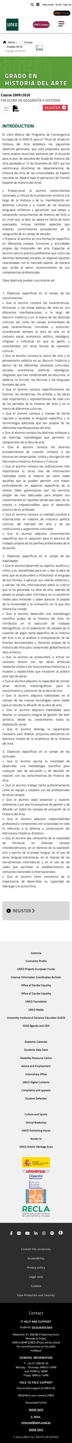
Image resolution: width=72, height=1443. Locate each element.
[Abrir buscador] (32, 4)
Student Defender (36, 1098)
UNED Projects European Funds (36, 969)
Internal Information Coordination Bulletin (36, 977)
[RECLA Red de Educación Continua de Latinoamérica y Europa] (36, 1211)
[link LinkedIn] (35, 1234)
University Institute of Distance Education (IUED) (36, 1017)
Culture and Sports (36, 1114)
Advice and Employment (36, 1066)
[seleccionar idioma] (38, 4)
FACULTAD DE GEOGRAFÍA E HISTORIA (30, 100)
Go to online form (42, 1327)
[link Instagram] (43, 1234)
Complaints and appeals (36, 1090)
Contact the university (36, 1249)
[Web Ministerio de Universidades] (36, 1162)
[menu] (63, 24)
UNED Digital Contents (36, 1082)
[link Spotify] (51, 1234)
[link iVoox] (60, 1234)
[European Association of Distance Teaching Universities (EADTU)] (36, 1196)
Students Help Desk (36, 1050)
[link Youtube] (26, 1234)
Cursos (28, 42)
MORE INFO (36, 1410)
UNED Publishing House (36, 1130)
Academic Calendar (36, 1042)
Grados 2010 (14, 46)
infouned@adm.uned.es (36, 1422)
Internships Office (36, 1074)
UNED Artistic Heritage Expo (36, 1147)
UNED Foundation (36, 1001)
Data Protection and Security (36, 1295)
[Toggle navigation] (6, 109)
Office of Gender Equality (36, 985)
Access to (36, 1138)
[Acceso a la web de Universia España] (36, 1171)
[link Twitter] (18, 1234)
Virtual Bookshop (36, 1122)
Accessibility (36, 1258)
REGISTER (22, 911)
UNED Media (36, 1009)
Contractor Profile (36, 961)
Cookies (36, 1286)
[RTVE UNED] (61, 13)
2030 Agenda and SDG (36, 1026)
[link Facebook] (10, 1234)
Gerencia (36, 953)
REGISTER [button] (53, 108)
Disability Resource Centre (36, 1058)
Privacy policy (36, 1267)
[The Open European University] (36, 1181)
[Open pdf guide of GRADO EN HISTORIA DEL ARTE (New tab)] (16, 109)
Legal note (36, 1277)
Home (11, 42)
